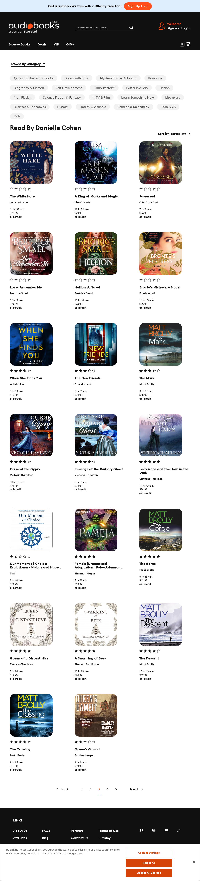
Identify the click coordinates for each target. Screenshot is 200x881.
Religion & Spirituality (133, 106)
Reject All (149, 863)
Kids (17, 116)
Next (135, 789)
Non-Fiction (22, 97)
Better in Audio (137, 88)
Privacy (105, 838)
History (62, 106)
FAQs (46, 830)
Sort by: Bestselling (172, 133)
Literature (172, 97)
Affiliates (20, 838)
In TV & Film (101, 97)
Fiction (164, 88)
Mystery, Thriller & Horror (118, 78)
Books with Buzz (76, 78)
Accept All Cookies (149, 873)
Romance (155, 78)
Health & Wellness (93, 106)
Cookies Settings (149, 852)
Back (64, 789)
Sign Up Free (138, 6)
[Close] (193, 862)
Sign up (173, 28)
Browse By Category (26, 64)
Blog (45, 838)
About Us (20, 830)
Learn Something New (137, 97)
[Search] (131, 26)
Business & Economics (30, 106)
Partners (77, 830)
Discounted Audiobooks (35, 78)
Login (185, 28)
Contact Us (79, 838)
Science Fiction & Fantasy (62, 97)
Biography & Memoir (29, 88)
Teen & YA (168, 106)
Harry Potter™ (104, 88)
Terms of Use (109, 830)
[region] (100, 862)
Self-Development (69, 88)
